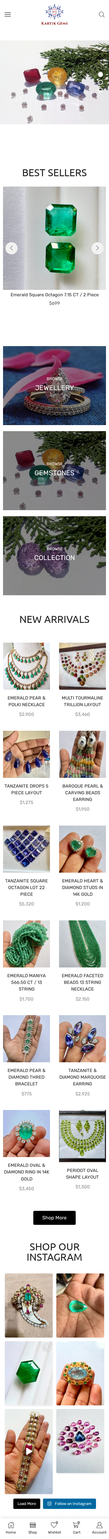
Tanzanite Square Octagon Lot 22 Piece (26, 887)
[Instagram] (47, 1332)
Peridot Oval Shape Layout (82, 1174)
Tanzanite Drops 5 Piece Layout (26, 789)
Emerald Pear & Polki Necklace (26, 701)
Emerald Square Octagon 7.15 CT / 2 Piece (55, 294)
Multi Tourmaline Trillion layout (82, 701)
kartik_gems (28, 1279)
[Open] (29, 1305)
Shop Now (24, 108)
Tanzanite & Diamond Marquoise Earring (82, 1077)
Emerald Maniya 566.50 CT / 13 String (26, 982)
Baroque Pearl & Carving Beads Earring (82, 792)
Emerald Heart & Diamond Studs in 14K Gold (82, 887)
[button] (11, 248)
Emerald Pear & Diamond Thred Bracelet (26, 1077)
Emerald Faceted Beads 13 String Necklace (82, 982)
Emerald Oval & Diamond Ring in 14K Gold (26, 1172)
